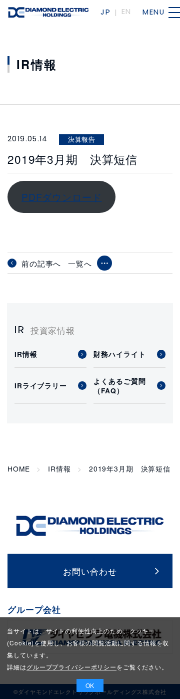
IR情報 (59, 469)
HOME (19, 469)
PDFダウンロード (62, 196)
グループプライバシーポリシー (71, 666)
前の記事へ (41, 263)
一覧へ (80, 263)
